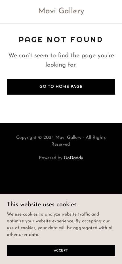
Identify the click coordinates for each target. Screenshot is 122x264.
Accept (61, 250)
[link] (61, 12)
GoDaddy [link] (73, 158)
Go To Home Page (60, 87)
